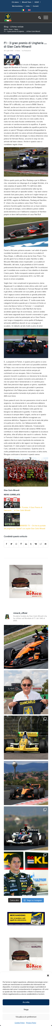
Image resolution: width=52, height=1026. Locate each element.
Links (28, 6)
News (18, 51)
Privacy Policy (31, 1022)
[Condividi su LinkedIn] (26, 543)
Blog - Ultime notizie (13, 26)
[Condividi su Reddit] (40, 543)
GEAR (37, 2)
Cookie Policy (20, 1022)
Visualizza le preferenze (26, 1017)
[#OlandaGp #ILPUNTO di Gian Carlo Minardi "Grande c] (26, 647)
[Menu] (44, 17)
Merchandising (17, 6)
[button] (48, 975)
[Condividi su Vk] (35, 543)
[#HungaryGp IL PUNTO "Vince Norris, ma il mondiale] (26, 783)
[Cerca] (38, 17)
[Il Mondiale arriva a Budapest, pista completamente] (26, 828)
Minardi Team (26, 2)
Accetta (26, 1002)
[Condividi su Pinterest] (21, 543)
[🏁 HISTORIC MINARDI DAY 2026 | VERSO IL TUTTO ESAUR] (26, 738)
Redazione (27, 51)
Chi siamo (15, 2)
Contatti (36, 6)
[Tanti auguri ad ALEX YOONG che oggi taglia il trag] (26, 874)
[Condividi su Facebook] (6, 543)
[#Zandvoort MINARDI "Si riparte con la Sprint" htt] (26, 692)
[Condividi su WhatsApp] (16, 543)
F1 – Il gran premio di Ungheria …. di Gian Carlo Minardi (25, 44)
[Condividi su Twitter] (11, 543)
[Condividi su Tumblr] (31, 543)
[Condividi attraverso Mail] (45, 543)
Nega (26, 1009)
